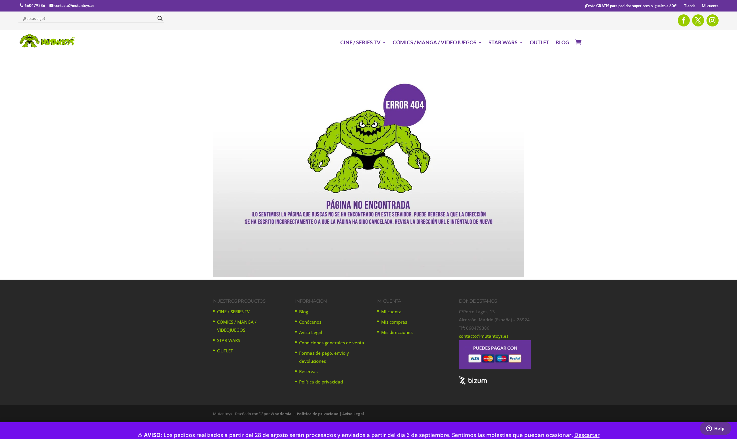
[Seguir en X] (698, 20)
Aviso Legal (310, 332)
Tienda (690, 6)
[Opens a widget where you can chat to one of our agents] (715, 429)
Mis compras (394, 322)
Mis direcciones (397, 332)
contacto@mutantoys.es (74, 5)
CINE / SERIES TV (360, 42)
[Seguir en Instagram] (712, 20)
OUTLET (539, 42)
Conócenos (310, 322)
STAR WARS (503, 42)
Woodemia (281, 413)
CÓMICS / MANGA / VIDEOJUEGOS (434, 42)
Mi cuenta (710, 6)
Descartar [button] (587, 434)
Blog (303, 311)
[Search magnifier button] (160, 18)
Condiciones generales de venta (331, 343)
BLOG (562, 42)
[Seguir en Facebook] (684, 20)
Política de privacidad (321, 382)
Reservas (308, 371)
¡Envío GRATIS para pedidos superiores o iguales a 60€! (631, 6)
